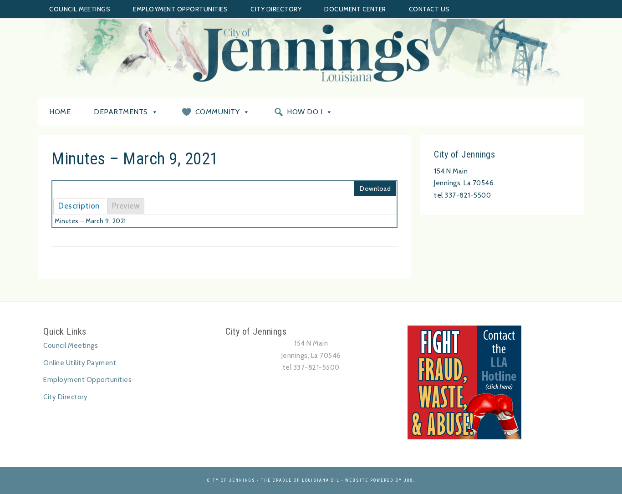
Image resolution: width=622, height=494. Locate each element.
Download (375, 188)
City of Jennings (311, 53)
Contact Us (429, 9)
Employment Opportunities (180, 9)
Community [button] (217, 111)
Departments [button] (121, 111)
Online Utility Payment (79, 363)
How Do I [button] (304, 111)
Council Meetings (79, 9)
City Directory (275, 9)
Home (60, 111)
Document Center (355, 9)
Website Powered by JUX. (380, 480)
